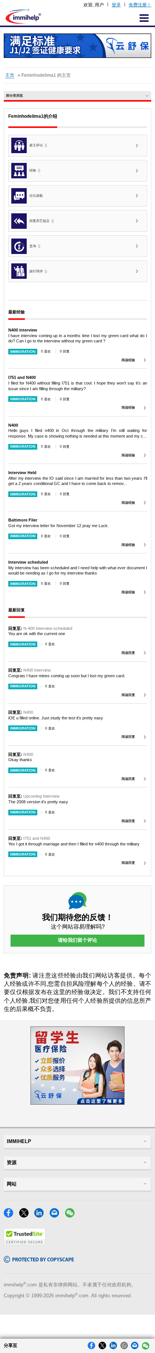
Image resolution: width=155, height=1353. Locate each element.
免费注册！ (140, 5)
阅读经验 (128, 360)
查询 (34, 246)
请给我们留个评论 (77, 940)
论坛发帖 (36, 196)
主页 (9, 75)
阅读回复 (128, 653)
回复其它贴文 (41, 221)
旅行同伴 (38, 271)
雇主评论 (38, 145)
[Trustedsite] (25, 1243)
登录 (116, 5)
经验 (34, 170)
